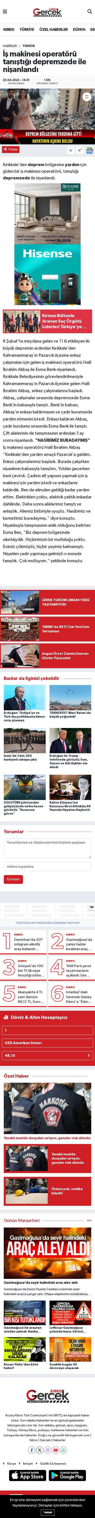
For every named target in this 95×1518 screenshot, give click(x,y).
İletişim (28, 1463)
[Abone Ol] (89, 150)
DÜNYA (79, 30)
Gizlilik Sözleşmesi (53, 1463)
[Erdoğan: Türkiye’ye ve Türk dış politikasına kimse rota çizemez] (25, 697)
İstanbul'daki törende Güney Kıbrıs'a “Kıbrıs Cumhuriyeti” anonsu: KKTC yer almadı (78, 997)
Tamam (47, 1512)
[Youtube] (55, 1450)
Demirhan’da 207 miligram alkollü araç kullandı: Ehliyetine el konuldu (28, 945)
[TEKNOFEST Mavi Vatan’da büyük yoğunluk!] (70, 697)
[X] (39, 1450)
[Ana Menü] (5, 12)
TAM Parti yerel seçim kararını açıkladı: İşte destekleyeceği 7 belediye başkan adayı (79, 971)
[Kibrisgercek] (47, 12)
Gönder (13, 879)
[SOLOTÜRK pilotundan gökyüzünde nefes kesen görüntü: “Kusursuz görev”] (25, 787)
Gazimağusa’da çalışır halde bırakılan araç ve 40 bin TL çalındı (79, 945)
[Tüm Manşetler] (89, 1221)
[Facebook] (31, 1450)
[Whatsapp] (63, 1450)
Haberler (10, 46)
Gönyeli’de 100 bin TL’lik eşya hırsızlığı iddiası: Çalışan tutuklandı (31, 971)
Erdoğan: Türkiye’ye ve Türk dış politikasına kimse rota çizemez (24, 716)
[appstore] (28, 1476)
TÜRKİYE (26, 30)
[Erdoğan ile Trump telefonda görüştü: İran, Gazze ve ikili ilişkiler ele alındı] (70, 740)
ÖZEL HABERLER (53, 30)
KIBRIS (8, 30)
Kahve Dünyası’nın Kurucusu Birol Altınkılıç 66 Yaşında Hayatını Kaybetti (70, 806)
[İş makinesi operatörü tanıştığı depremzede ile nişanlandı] (47, 116)
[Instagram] (47, 1450)
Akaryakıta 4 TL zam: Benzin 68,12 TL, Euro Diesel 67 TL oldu (30, 997)
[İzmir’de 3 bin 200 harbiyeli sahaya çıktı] (25, 740)
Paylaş (13, 149)
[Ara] (89, 12)
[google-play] (67, 1476)
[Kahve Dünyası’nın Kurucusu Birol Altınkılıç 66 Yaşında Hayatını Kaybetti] (70, 787)
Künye (11, 1463)
